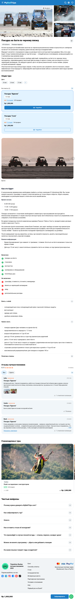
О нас (29, 570)
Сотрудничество (33, 573)
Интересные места (34, 576)
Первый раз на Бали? (35, 588)
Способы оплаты (33, 567)
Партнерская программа (36, 579)
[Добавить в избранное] (71, 41)
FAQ (29, 585)
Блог (29, 563)
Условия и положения (35, 582)
